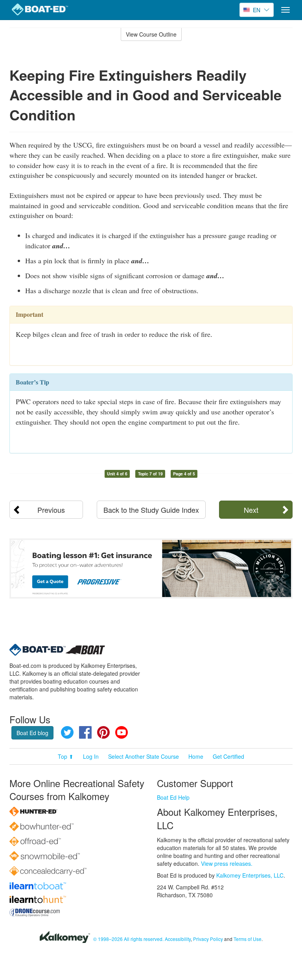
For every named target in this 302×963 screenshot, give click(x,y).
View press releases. (226, 863)
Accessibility (178, 938)
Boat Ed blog (32, 733)
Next (251, 510)
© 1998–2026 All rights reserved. (128, 938)
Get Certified (228, 756)
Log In (91, 756)
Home (195, 756)
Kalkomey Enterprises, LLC (250, 875)
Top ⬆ (66, 756)
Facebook (85, 732)
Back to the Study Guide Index (151, 510)
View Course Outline (151, 34)
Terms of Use (247, 938)
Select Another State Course (143, 756)
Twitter (67, 732)
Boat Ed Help (173, 797)
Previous (51, 510)
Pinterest (103, 732)
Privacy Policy (208, 938)
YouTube (121, 732)
